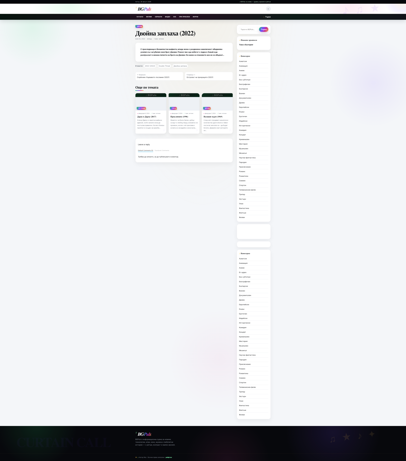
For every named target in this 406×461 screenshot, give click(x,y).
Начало (140, 17)
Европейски (244, 107)
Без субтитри (244, 80)
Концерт (242, 135)
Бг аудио (242, 75)
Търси (267, 17)
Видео (167, 17)
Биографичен (244, 84)
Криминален (244, 139)
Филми (149, 17)
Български (243, 89)
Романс (242, 171)
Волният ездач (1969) (213, 116)
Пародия (242, 162)
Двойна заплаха (180, 66)
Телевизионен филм (247, 190)
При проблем (184, 17)
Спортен (242, 185)
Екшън (241, 112)
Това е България (246, 45)
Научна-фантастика (247, 158)
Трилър (242, 194)
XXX (174, 17)
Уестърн (242, 199)
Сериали (158, 17)
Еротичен (243, 116)
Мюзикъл (243, 153)
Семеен (242, 181)
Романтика (243, 176)
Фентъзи (242, 213)
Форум (195, 17)
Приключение (245, 167)
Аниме (241, 70)
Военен (242, 93)
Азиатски (243, 61)
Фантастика (244, 208)
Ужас (241, 204)
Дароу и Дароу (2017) (146, 116)
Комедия (242, 130)
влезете (150, 157)
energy (149, 39)
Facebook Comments (162, 150)
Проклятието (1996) (179, 116)
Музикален (243, 148)
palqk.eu (169, 457)
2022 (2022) (150, 66)
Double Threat (164, 66)
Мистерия (243, 144)
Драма (242, 103)
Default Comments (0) (145, 150)
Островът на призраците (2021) (200, 77)
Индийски (243, 121)
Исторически (244, 126)
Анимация (243, 66)
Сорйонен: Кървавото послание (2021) (153, 77)
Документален (245, 98)
